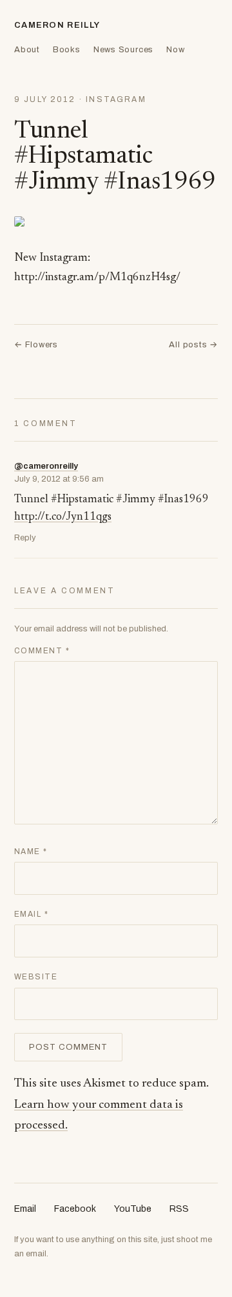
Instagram (116, 99)
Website (35, 976)
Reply (25, 537)
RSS (179, 1209)
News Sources (123, 49)
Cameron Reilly (57, 25)
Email (31, 914)
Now (175, 49)
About (27, 49)
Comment (42, 650)
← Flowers (36, 344)
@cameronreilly (46, 466)
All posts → (193, 344)
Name (31, 851)
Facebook (75, 1209)
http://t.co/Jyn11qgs (62, 517)
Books (67, 49)
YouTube (132, 1209)
